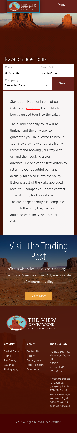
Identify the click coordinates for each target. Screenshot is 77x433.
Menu (61, 4)
